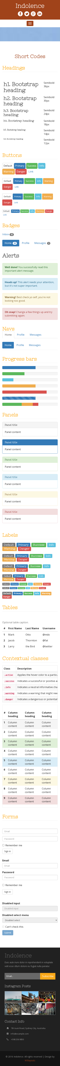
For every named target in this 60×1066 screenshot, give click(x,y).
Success (31, 165)
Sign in (7, 851)
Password (8, 872)
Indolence (18, 955)
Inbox (7, 234)
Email (5, 860)
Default (8, 165)
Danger (21, 171)
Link (30, 171)
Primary (19, 165)
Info (41, 165)
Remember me (13, 845)
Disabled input (11, 903)
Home (10, 243)
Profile (25, 243)
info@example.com (20, 1033)
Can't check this (14, 926)
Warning (9, 171)
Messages (41, 243)
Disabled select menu (15, 915)
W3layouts (30, 1060)
